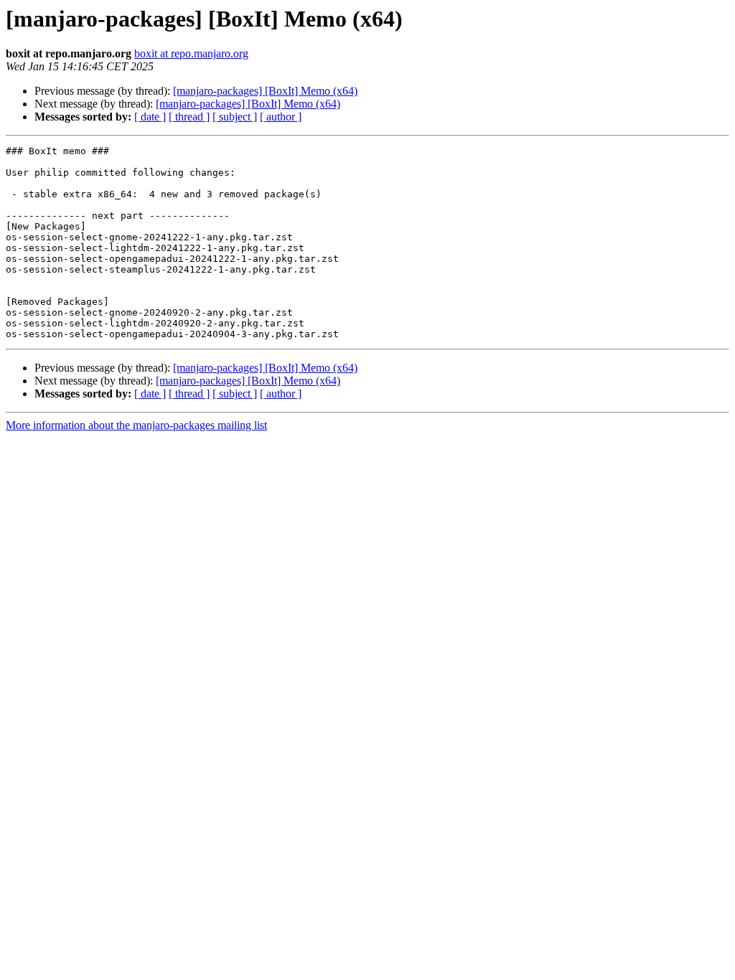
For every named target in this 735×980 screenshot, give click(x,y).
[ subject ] (234, 116)
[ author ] (280, 116)
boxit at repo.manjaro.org (191, 53)
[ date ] (150, 116)
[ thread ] (189, 116)
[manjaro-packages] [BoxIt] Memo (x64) (265, 91)
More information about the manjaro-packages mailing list (136, 425)
